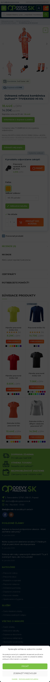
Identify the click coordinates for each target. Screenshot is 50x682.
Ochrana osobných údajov (28, 679)
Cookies (14, 679)
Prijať (25, 666)
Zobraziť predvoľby (25, 673)
